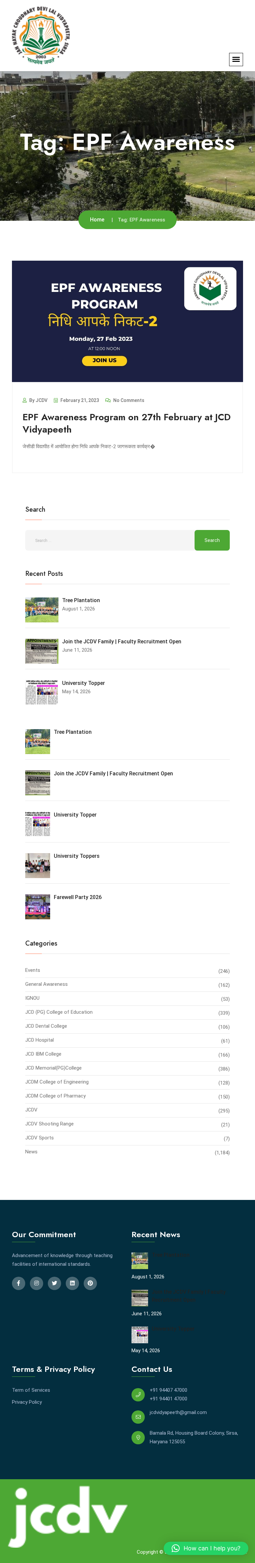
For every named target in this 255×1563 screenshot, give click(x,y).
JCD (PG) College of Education (59, 1012)
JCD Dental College (46, 1026)
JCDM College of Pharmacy (55, 1096)
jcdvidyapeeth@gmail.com (178, 1412)
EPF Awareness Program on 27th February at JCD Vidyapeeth (127, 423)
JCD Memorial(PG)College (53, 1068)
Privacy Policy (27, 1402)
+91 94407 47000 (168, 1390)
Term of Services (31, 1390)
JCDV (31, 1110)
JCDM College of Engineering (57, 1082)
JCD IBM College (43, 1054)
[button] (206, 1548)
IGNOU (32, 998)
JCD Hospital (39, 1040)
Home (97, 219)
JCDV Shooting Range (49, 1124)
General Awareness (46, 984)
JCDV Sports (39, 1138)
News (31, 1152)
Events (32, 970)
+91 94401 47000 (168, 1399)
